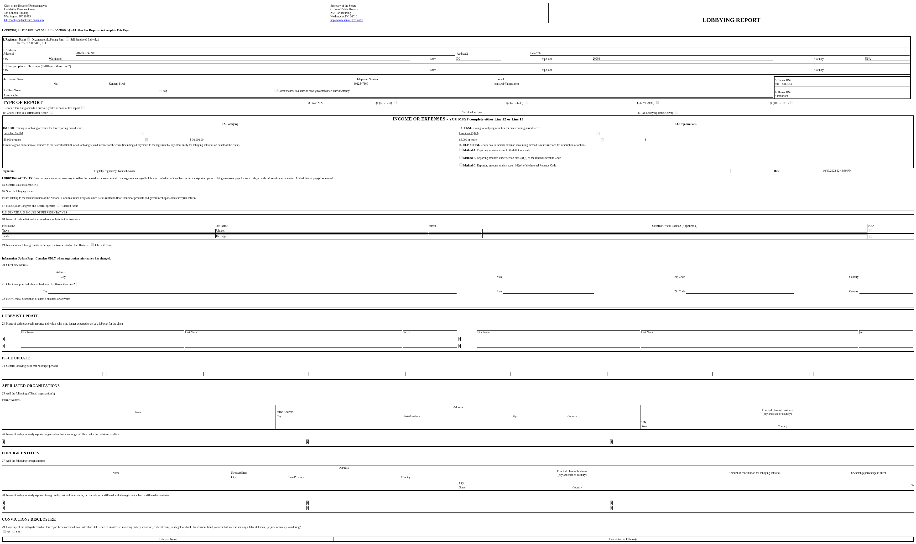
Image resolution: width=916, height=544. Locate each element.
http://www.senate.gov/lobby (346, 20)
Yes (18, 532)
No (9, 532)
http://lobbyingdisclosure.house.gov (24, 20)
